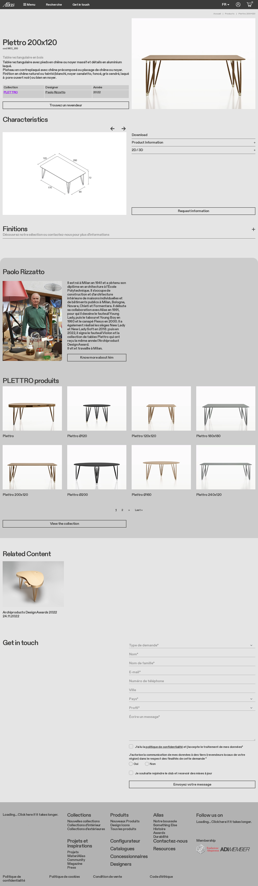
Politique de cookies (64, 877)
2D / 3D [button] (137, 150)
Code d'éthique (161, 877)
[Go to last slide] (113, 128)
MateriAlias (76, 856)
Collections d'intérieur (84, 825)
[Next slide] (122, 128)
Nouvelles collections (83, 821)
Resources (164, 848)
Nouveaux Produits (125, 821)
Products (229, 13)
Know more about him (96, 357)
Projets (73, 852)
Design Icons (120, 825)
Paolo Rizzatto (55, 92)
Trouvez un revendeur (65, 105)
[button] (129, 232)
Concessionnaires (129, 856)
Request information (193, 211)
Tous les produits (123, 829)
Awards (159, 833)
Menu (30, 5)
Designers (120, 864)
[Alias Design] (9, 4)
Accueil (217, 13)
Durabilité (160, 837)
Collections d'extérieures (86, 829)
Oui (136, 764)
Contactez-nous (170, 841)
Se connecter (238, 4)
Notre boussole (165, 821)
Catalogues (122, 848)
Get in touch (81, 4)
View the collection (64, 523)
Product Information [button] (147, 142)
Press (71, 868)
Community (76, 860)
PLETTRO (11, 92)
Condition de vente (107, 877)
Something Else (165, 825)
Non (153, 764)
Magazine (74, 864)
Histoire (159, 829)
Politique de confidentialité (14, 878)
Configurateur (125, 841)
